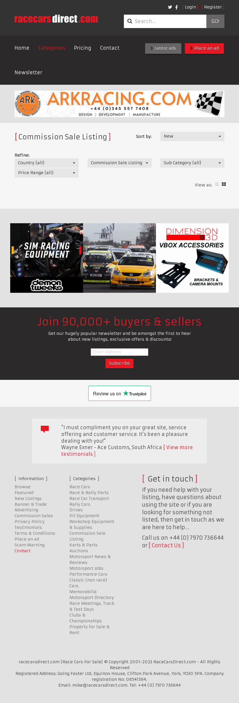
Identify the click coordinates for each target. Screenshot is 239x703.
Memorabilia (83, 591)
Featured (24, 492)
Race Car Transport (89, 498)
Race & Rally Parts (89, 492)
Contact (109, 48)
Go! (215, 21)
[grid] (224, 184)
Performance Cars (88, 574)
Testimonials (28, 527)
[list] (217, 184)
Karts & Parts (83, 545)
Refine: (22, 155)
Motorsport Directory (91, 597)
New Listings (28, 498)
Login (190, 7)
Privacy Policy (30, 521)
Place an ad (206, 48)
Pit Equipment (84, 515)
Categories (51, 48)
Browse (23, 486)
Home (22, 48)
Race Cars (79, 486)
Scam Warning (30, 545)
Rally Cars (79, 504)
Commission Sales (34, 515)
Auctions (78, 550)
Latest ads (164, 48)
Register (213, 7)
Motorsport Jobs (86, 568)
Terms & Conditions (35, 533)
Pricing (82, 48)
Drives (76, 509)
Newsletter (28, 72)
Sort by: (144, 136)
